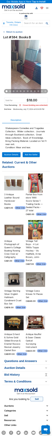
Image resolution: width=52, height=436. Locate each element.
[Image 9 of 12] (35, 91)
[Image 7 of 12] (28, 91)
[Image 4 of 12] (17, 91)
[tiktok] (41, 433)
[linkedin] (26, 433)
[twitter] (18, 433)
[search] (47, 23)
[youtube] (33, 433)
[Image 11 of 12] (42, 91)
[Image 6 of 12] (24, 91)
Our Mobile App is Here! (26, 1)
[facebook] (11, 433)
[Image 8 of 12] (31, 91)
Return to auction (14, 32)
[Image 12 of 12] (45, 91)
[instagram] (3, 433)
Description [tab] (16, 120)
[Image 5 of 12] (21, 91)
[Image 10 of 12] (38, 91)
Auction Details (11, 154)
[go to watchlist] (42, 8)
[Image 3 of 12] (14, 91)
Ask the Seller (31, 154)
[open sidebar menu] (47, 8)
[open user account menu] (36, 8)
